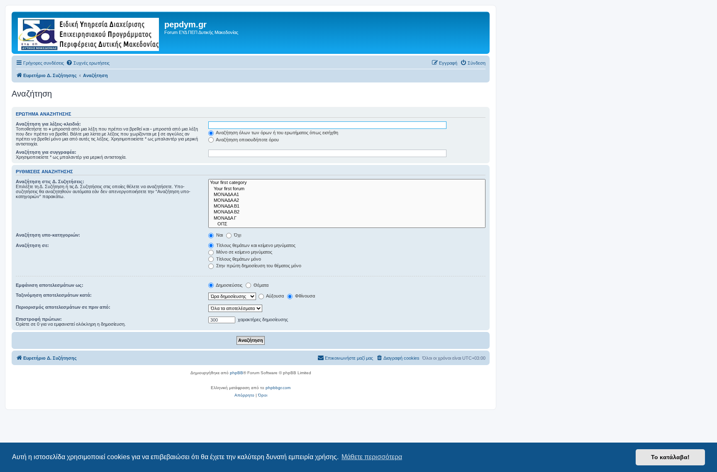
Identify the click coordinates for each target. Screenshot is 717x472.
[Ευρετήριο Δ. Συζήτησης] (89, 33)
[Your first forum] (347, 189)
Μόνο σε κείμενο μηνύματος (243, 251)
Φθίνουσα (304, 295)
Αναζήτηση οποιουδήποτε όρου (247, 139)
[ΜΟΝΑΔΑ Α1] (347, 195)
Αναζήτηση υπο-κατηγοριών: (48, 234)
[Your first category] (347, 183)
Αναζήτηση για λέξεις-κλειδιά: (48, 123)
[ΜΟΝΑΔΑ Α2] (347, 200)
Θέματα (260, 285)
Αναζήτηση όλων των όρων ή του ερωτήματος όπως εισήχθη (276, 132)
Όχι (237, 234)
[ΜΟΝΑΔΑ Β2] (347, 212)
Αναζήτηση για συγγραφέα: (46, 152)
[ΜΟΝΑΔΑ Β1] (347, 206)
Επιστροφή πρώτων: (39, 319)
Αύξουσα (274, 295)
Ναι (219, 234)
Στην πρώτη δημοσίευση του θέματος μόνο (258, 265)
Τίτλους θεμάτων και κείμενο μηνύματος (255, 245)
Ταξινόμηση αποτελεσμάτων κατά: (54, 295)
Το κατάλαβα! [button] (670, 457)
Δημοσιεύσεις (228, 285)
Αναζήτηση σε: (32, 245)
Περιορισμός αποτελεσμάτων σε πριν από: (63, 307)
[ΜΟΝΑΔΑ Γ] (347, 218)
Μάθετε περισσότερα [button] (371, 456)
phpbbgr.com (278, 387)
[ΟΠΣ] (347, 224)
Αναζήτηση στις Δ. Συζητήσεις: (50, 181)
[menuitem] (88, 63)
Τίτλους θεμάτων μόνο (238, 259)
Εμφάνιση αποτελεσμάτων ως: (49, 285)
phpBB (236, 372)
